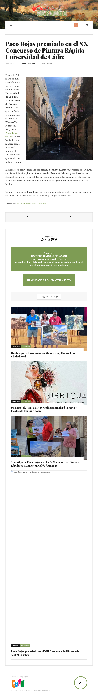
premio (39, 203)
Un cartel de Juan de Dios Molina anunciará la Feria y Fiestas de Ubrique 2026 (44, 409)
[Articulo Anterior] (27, 217)
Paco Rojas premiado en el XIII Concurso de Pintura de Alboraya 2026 (45, 652)
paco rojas (21, 203)
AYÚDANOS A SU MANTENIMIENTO (50, 280)
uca (44, 203)
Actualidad (26, 347)
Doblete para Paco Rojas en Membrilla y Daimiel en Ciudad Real (43, 354)
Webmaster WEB (28, 64)
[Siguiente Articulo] (71, 217)
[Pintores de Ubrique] (49, 10)
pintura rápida (31, 203)
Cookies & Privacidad (19, 690)
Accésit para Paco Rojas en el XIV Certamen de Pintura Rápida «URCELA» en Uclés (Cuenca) (45, 463)
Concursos (47, 64)
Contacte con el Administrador (41, 690)
